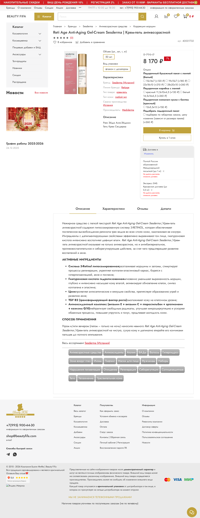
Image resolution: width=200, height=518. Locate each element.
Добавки (78, 432)
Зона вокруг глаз (80, 361)
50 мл (108, 57)
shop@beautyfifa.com (21, 436)
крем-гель (122, 92)
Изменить (149, 153)
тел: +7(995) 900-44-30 (132, 8)
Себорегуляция (148, 370)
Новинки (17, 68)
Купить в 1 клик (167, 138)
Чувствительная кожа (109, 378)
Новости (146, 442)
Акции (59, 8)
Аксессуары (19, 54)
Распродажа (19, 82)
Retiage (125, 87)
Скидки (49, 8)
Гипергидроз (170, 352)
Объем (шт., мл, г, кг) (115, 51)
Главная (57, 26)
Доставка (71, 8)
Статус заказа (106, 432)
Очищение (110, 370)
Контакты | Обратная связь (113, 437)
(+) (156, 81)
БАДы (142, 352)
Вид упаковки (110, 63)
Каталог (46, 16)
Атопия (131, 352)
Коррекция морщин (144, 26)
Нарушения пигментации (85, 370)
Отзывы (38, 8)
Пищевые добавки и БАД (26, 47)
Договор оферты (150, 426)
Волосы (154, 352)
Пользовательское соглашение (157, 437)
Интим (98, 361)
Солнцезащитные (172, 370)
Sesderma (88, 26)
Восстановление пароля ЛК (113, 447)
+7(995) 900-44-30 (20, 425)
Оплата (103, 426)
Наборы (163, 361)
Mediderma (128, 110)
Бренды (10, 8)
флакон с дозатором (116, 69)
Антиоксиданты (114, 352)
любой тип (121, 97)
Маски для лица (128, 361)
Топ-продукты (19, 61)
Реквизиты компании (152, 421)
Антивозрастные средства (113, 26)
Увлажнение (85, 378)
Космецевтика (20, 40)
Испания (108, 105)
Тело (72, 378)
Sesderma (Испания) (123, 82)
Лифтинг (110, 361)
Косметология (20, 33)
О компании (24, 8)
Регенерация (128, 370)
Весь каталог (80, 411)
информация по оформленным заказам (172, 8)
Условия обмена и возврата (113, 416)
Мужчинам (148, 361)
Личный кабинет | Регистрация (115, 442)
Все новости (41, 92)
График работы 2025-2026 (24, 143)
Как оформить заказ (109, 411)
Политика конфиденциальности (157, 432)
